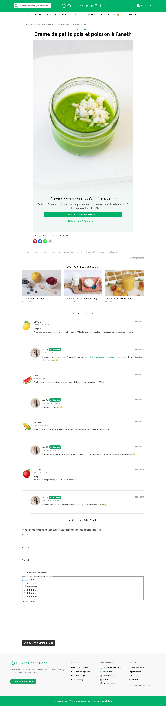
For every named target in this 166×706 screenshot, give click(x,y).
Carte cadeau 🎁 (110, 14)
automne (102, 252)
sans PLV (91, 252)
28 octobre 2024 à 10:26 (51, 403)
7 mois (35, 252)
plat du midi (113, 252)
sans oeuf (80, 252)
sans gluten (68, 252)
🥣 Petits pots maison (46, 24)
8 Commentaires (136, 258)
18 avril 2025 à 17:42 (49, 353)
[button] (23, 681)
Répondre (139, 321)
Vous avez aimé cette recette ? (35, 573)
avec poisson (55, 252)
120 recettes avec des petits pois (102, 357)
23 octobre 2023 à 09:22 (42, 472)
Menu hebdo (34, 14)
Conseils (89, 14)
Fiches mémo (69, 14)
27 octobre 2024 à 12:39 (42, 378)
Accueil (25, 24)
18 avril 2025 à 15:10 (41, 325)
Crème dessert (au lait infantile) (80, 298)
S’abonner (130, 14)
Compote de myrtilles (33, 298)
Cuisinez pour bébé (84, 6)
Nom (25, 535)
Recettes (51, 14)
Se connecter (146, 6)
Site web (25, 560)
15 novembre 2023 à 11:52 (43, 425)
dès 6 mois (83, 30)
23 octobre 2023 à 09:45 (51, 500)
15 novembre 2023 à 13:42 (51, 450)
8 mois (44, 252)
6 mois (26, 252)
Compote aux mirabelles (118, 298)
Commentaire (28, 601)
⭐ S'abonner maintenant (83, 215)
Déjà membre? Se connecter (83, 221)
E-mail (25, 547)
